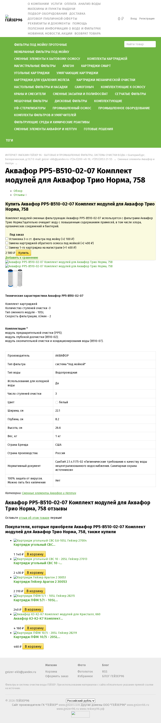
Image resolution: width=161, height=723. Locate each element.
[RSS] (7, 667)
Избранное (85, 676)
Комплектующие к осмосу (123, 87)
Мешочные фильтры (31, 101)
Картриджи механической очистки (106, 80)
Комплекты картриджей (107, 59)
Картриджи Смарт (96, 66)
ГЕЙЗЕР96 (22, 700)
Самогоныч (84, 87)
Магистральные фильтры (35, 66)
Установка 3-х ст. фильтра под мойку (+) (41, 239)
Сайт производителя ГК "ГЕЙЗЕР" (35, 705)
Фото (82, 665)
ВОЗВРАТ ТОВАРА (87, 33)
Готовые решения (98, 129)
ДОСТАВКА (77, 13)
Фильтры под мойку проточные (40, 45)
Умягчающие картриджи (77, 73)
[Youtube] (14, 667)
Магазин (51, 665)
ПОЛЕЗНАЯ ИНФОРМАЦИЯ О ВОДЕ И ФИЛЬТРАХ (64, 28)
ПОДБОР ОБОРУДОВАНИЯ (47, 13)
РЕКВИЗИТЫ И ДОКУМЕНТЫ (49, 23)
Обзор (18, 191)
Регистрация (147, 18)
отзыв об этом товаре (34, 518)
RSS (104, 671)
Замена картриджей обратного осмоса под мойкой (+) (51, 243)
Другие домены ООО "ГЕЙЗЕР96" (104, 705)
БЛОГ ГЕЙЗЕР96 (113, 676)
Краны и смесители (30, 94)
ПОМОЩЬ (79, 23)
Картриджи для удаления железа (41, 80)
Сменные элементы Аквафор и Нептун (45, 129)
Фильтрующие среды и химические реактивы (52, 122)
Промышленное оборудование (124, 108)
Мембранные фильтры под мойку (41, 52)
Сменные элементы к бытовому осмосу (47, 59)
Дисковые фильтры (71, 101)
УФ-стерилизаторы (29, 108)
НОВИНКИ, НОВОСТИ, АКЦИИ (50, 33)
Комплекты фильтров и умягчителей (45, 115)
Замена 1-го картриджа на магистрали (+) (42, 247)
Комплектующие (108, 101)
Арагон (68, 66)
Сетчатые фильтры (130, 94)
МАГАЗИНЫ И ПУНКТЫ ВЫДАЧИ (51, 9)
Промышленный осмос (72, 108)
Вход (134, 18)
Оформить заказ (56, 676)
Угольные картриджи (31, 73)
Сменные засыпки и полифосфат (80, 94)
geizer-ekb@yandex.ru (20, 672)
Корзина (51, 671)
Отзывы (19, 195)
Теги (9, 140)
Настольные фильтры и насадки (41, 87)
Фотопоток (85, 671)
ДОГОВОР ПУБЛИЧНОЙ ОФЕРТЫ (52, 19)
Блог (105, 665)
